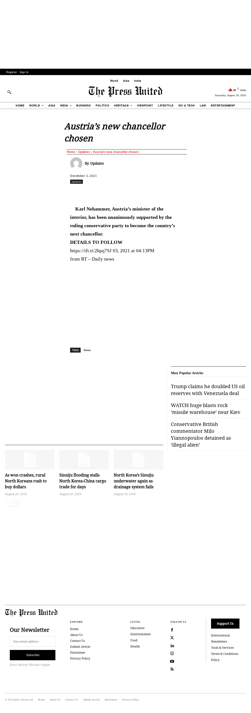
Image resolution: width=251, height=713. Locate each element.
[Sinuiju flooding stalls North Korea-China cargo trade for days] (84, 460)
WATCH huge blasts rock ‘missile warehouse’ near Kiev (205, 408)
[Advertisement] (125, 34)
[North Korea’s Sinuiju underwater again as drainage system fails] (138, 460)
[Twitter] (172, 638)
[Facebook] (105, 192)
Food (133, 640)
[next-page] (16, 503)
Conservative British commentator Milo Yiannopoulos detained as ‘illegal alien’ (201, 434)
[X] (116, 192)
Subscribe (32, 655)
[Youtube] (172, 661)
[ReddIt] (127, 192)
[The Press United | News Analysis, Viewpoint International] (125, 91)
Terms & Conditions (224, 654)
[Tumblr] (183, 192)
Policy (215, 660)
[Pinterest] (161, 192)
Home (71, 152)
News (87, 350)
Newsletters (219, 641)
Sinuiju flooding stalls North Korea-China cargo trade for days (82, 480)
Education (137, 628)
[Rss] (172, 669)
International (220, 635)
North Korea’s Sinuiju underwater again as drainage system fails (134, 480)
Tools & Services (222, 648)
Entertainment (140, 634)
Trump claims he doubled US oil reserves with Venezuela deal (208, 389)
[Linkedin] (150, 192)
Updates (84, 152)
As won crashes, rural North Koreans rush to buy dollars (26, 480)
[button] (9, 92)
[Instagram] (172, 654)
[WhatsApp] (138, 192)
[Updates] (77, 163)
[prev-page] (8, 503)
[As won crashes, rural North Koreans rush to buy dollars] (29, 460)
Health (135, 646)
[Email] (172, 192)
